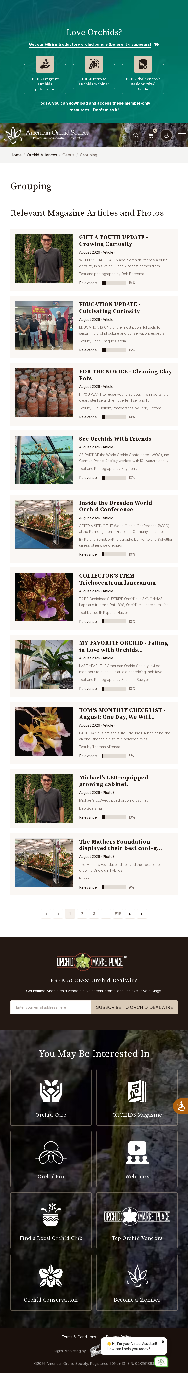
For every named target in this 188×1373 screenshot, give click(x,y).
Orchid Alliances (42, 154)
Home (16, 154)
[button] (106, 914)
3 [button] (94, 913)
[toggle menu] (182, 135)
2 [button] (82, 913)
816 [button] (118, 913)
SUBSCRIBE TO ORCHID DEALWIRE (134, 1007)
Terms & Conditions (79, 1336)
